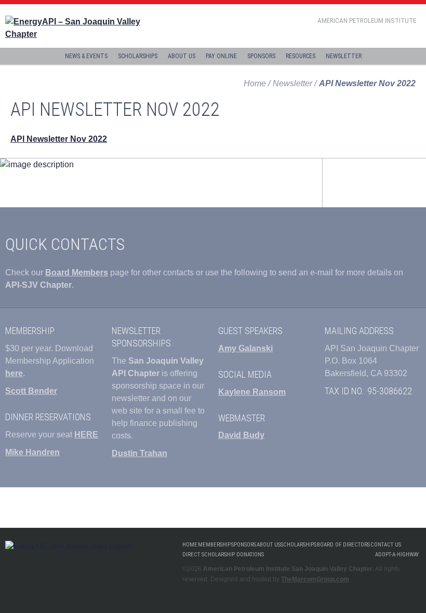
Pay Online (221, 56)
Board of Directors (343, 544)
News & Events (86, 56)
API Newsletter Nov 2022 (58, 139)
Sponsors (261, 56)
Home (255, 83)
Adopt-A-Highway (397, 554)
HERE (86, 434)
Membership (214, 544)
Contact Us (385, 544)
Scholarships (137, 56)
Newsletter (344, 56)
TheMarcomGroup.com (315, 579)
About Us (181, 56)
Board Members (76, 272)
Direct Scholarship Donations (223, 554)
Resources (300, 56)
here (14, 373)
